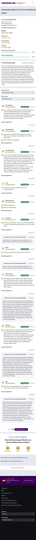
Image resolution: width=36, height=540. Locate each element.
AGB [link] (3, 490)
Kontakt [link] (4, 495)
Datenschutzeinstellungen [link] (8, 500)
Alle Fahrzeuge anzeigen (18, 467)
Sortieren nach (5, 90)
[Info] (34, 63)
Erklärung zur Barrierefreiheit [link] (9, 503)
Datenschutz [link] (5, 498)
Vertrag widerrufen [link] (7, 493)
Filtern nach (4, 96)
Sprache (4, 511)
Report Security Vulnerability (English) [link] (11, 505)
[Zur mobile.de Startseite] (15, 3)
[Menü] (33, 3)
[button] (18, 122)
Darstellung (5, 517)
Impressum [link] (4, 488)
